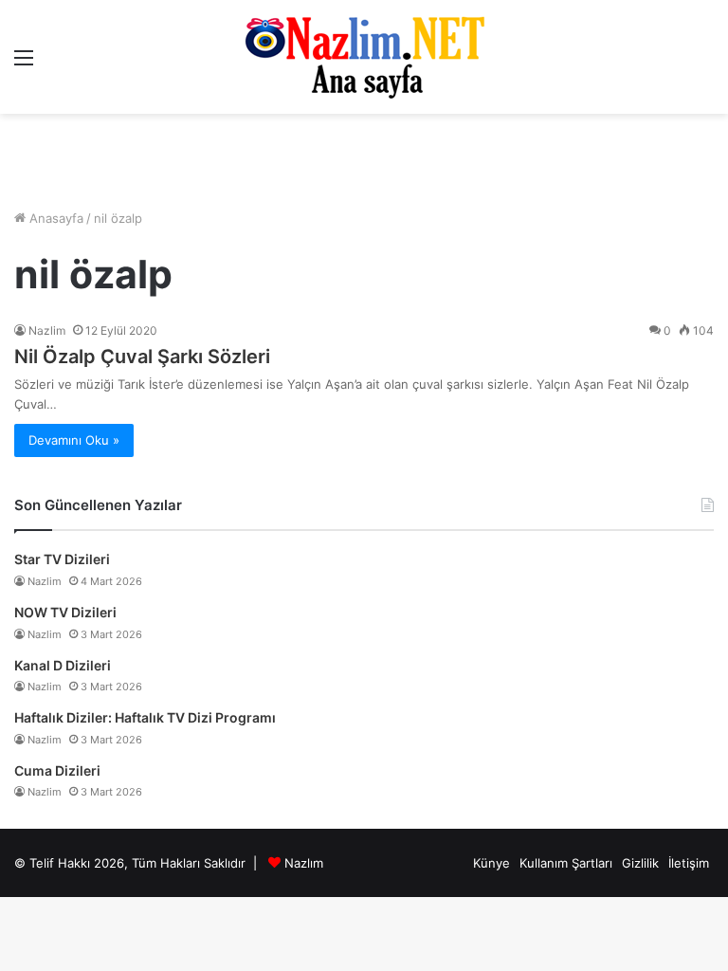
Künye (491, 862)
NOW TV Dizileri (65, 612)
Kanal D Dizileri (62, 665)
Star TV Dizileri (62, 559)
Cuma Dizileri (57, 770)
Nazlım (303, 862)
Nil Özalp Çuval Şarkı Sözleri (142, 356)
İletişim (688, 862)
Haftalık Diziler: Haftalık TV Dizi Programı (145, 717)
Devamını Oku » (73, 440)
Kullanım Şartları (565, 862)
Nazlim (46, 330)
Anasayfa (54, 218)
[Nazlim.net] (364, 57)
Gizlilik (640, 862)
